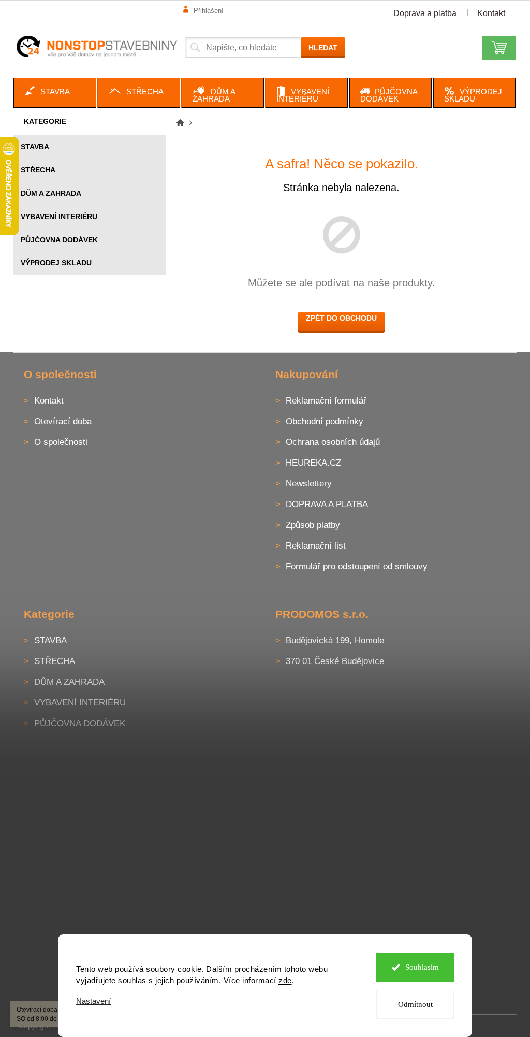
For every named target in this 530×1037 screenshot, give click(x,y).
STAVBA (35, 146)
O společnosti (60, 442)
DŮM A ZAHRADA (51, 193)
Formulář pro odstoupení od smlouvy (357, 566)
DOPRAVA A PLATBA (327, 504)
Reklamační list (316, 546)
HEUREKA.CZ (313, 463)
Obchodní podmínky (324, 421)
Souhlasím (422, 967)
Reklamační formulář (326, 401)
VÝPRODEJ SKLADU (56, 262)
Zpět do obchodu (341, 318)
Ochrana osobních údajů (333, 442)
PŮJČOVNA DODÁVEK (59, 240)
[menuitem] (54, 93)
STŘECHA (38, 170)
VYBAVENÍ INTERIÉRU (59, 216)
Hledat (322, 48)
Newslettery (309, 483)
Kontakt (491, 13)
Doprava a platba (425, 13)
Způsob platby (313, 525)
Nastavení (93, 1001)
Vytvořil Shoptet (486, 1025)
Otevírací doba (63, 421)
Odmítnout (415, 1004)
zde (285, 980)
